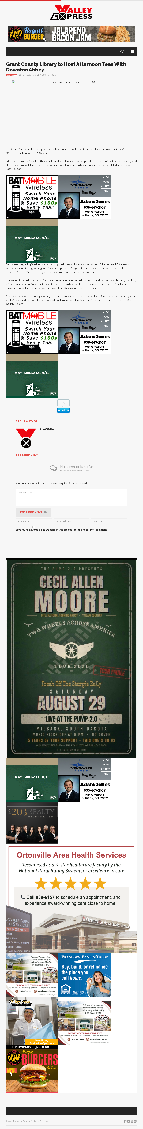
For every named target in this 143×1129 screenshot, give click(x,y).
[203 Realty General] (32, 822)
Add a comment (27, 455)
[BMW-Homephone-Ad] (32, 196)
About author (26, 421)
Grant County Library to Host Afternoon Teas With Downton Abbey (66, 67)
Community (11, 75)
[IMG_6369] (71, 658)
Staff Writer (45, 75)
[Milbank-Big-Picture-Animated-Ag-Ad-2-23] (32, 240)
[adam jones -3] (84, 196)
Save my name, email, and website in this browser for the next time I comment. (61, 529)
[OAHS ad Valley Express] (71, 898)
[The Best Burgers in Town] (32, 1070)
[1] (32, 1022)
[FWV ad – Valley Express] (32, 974)
